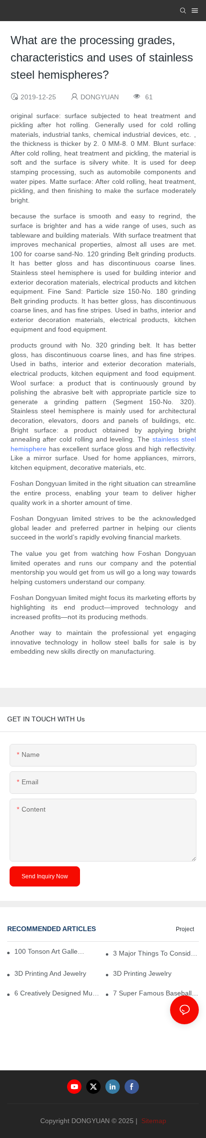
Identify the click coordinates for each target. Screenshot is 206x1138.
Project (185, 929)
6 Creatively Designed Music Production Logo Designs (57, 993)
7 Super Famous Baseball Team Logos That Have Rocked (156, 993)
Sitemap (152, 1121)
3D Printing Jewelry (142, 973)
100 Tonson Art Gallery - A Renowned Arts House (49, 951)
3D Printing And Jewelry (50, 973)
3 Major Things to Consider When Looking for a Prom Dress (156, 953)
